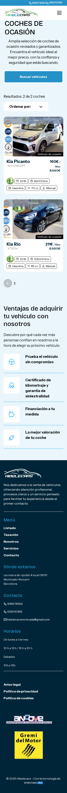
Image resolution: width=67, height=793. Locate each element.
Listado (10, 528)
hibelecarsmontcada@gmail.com (28, 619)
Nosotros (11, 542)
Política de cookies (19, 698)
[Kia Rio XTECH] (33, 219)
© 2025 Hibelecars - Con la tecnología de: (33, 778)
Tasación (11, 535)
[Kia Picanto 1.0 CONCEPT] (33, 136)
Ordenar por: (20, 106)
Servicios (11, 548)
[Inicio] (20, 13)
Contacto (11, 555)
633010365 (14, 611)
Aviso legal (12, 685)
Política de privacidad (21, 691)
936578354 (15, 603)
